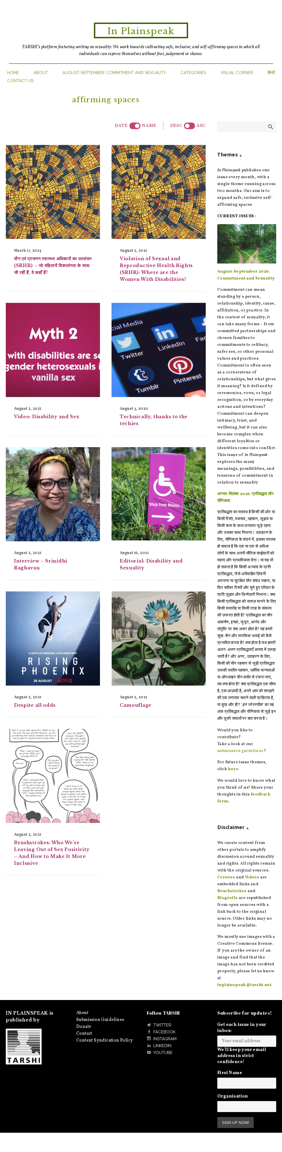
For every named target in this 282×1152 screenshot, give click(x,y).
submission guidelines (240, 751)
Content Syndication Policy (104, 1040)
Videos (252, 877)
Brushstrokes (232, 891)
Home (13, 72)
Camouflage (135, 705)
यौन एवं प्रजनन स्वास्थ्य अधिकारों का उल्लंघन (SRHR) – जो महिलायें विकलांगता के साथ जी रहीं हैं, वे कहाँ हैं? (53, 265)
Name (149, 125)
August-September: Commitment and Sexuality (114, 72)
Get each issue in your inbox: (241, 1028)
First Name (229, 1073)
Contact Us (20, 80)
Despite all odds (35, 705)
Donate (83, 1027)
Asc (201, 125)
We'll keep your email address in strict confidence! (241, 1056)
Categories (193, 72)
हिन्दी (271, 72)
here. (233, 769)
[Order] (189, 126)
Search (270, 126)
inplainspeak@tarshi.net (244, 985)
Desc (176, 125)
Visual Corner (237, 72)
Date (121, 125)
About (41, 72)
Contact (84, 1034)
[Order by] (134, 126)
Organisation (232, 1096)
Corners (226, 877)
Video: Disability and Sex (46, 416)
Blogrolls (227, 898)
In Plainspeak (140, 31)
